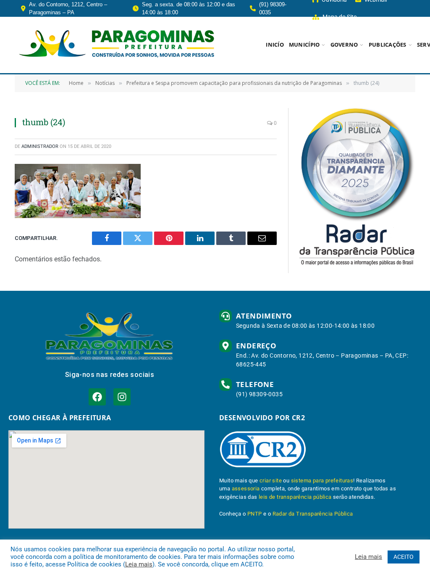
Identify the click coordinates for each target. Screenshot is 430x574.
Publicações (387, 44)
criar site (271, 480)
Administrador (39, 146)
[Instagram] (122, 396)
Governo (344, 44)
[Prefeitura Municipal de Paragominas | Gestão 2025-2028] (116, 45)
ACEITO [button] (403, 556)
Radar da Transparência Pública (313, 514)
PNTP (254, 514)
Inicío (275, 44)
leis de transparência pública (295, 497)
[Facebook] (97, 396)
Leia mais (138, 564)
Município (304, 44)
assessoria (246, 488)
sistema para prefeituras (322, 480)
